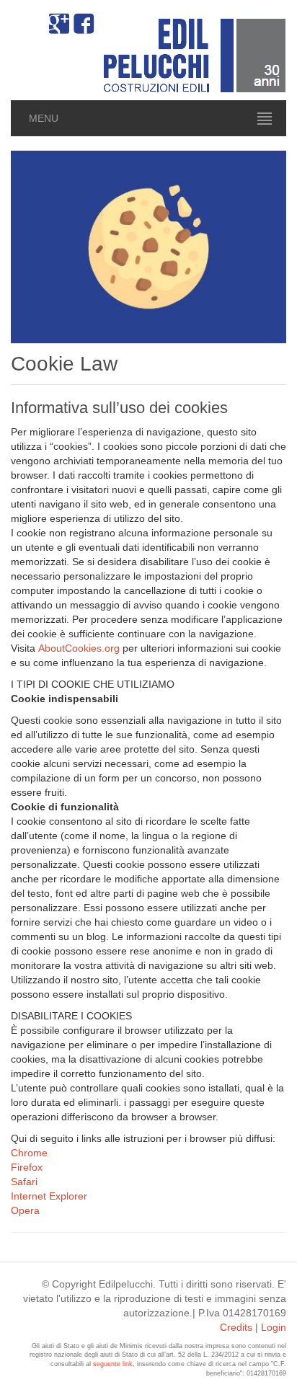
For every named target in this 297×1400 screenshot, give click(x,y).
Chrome (29, 1152)
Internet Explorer (49, 1196)
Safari (24, 1181)
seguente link (113, 1364)
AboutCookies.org (79, 648)
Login (273, 1327)
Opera (25, 1210)
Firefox (27, 1167)
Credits (236, 1327)
